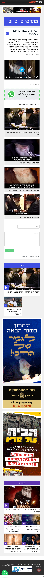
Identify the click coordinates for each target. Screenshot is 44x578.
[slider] (12, 77)
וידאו (22, 265)
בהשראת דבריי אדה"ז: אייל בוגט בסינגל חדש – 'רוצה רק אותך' (13, 549)
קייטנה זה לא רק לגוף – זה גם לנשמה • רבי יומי (23, 292)
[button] (4, 573)
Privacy (41, 576)
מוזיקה (22, 483)
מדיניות (38, 566)
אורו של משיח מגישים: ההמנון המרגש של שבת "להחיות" (23, 511)
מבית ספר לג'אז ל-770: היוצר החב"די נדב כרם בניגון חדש (31, 549)
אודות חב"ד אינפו (35, 564)
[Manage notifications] (39, 570)
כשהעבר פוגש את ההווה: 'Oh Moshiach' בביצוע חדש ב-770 (13, 529)
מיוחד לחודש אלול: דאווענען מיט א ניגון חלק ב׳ (33, 529)
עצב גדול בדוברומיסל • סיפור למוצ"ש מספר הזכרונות (13, 311)
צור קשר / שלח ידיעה (22, 564)
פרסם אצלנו (10, 564)
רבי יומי (32, 84)
